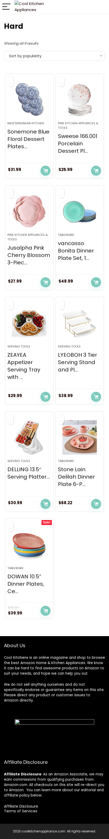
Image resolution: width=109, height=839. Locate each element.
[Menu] (6, 7)
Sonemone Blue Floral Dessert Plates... (28, 139)
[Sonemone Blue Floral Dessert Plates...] (29, 100)
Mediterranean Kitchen (25, 123)
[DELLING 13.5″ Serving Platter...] (29, 437)
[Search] (96, 7)
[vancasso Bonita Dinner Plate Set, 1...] (80, 211)
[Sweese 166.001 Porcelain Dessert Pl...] (80, 100)
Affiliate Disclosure (21, 806)
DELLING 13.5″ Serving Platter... (28, 473)
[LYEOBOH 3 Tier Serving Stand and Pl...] (80, 323)
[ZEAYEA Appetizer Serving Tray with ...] (29, 323)
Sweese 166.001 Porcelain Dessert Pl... (77, 143)
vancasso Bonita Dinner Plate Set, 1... (76, 251)
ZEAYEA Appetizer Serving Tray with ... (23, 366)
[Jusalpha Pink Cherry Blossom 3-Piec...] (29, 211)
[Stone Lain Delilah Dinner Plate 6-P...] (80, 437)
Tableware (66, 235)
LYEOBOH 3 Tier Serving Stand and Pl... (77, 362)
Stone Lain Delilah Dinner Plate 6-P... (76, 477)
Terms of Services (20, 811)
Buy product (45, 171)
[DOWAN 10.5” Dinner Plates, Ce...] (29, 544)
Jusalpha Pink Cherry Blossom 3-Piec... (28, 255)
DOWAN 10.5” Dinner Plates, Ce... (25, 584)
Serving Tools (18, 346)
